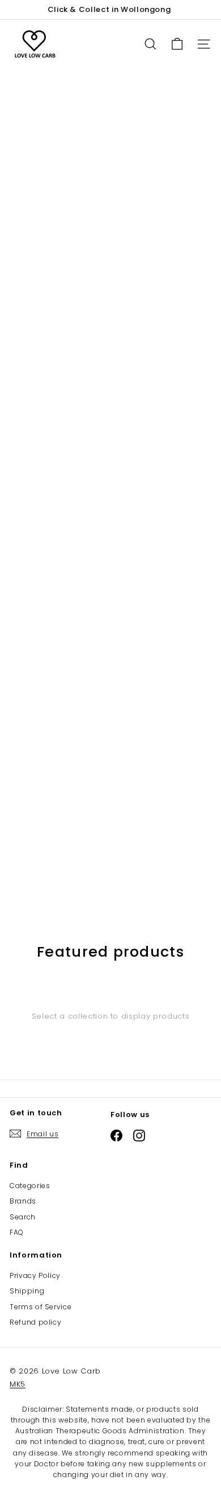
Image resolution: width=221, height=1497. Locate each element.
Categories (30, 1185)
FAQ (17, 1232)
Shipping (27, 1291)
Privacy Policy (35, 1275)
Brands (23, 1201)
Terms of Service (40, 1307)
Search (23, 1217)
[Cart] (177, 44)
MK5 (18, 1384)
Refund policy (35, 1322)
